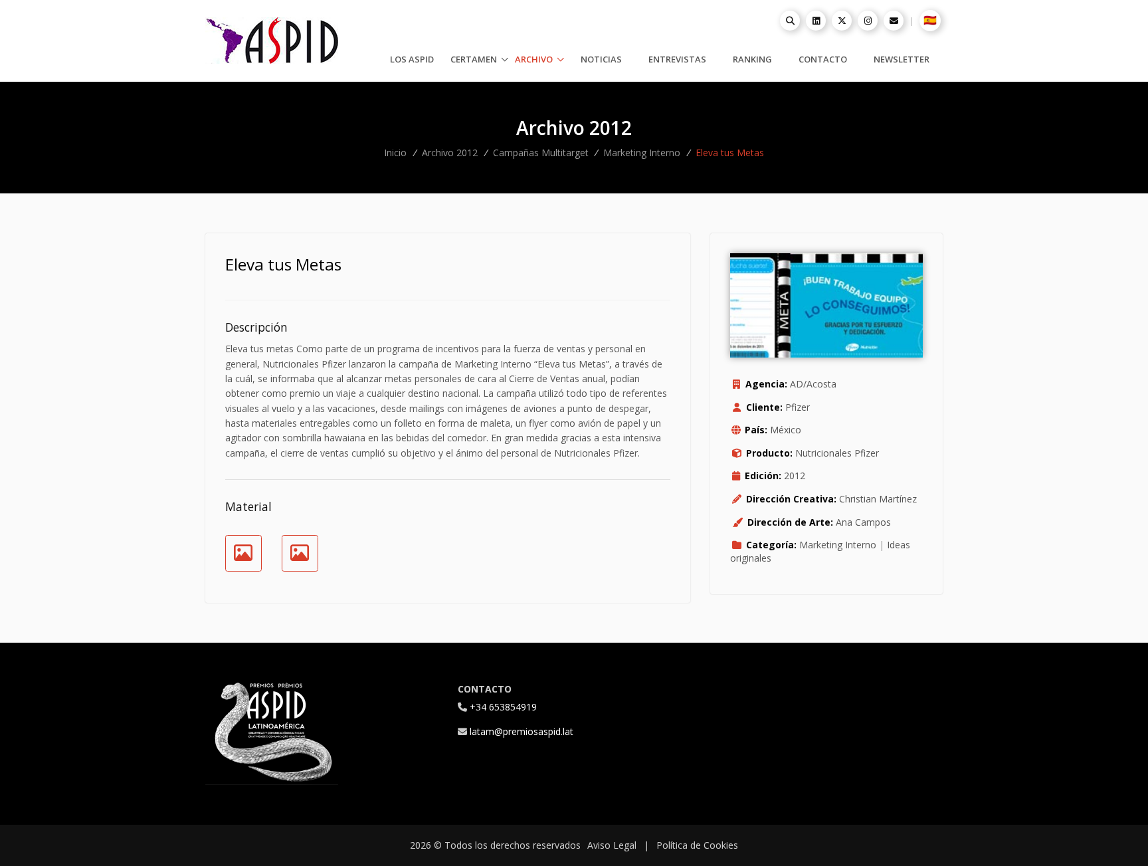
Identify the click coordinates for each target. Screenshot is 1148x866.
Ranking (752, 59)
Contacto (823, 59)
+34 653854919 (503, 707)
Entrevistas (677, 59)
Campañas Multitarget (541, 152)
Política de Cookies (697, 845)
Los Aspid (412, 59)
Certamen (474, 59)
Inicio (395, 152)
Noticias (601, 59)
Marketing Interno (641, 152)
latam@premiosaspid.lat (521, 731)
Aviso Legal (611, 845)
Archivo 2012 (450, 152)
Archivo (535, 59)
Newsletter (901, 59)
